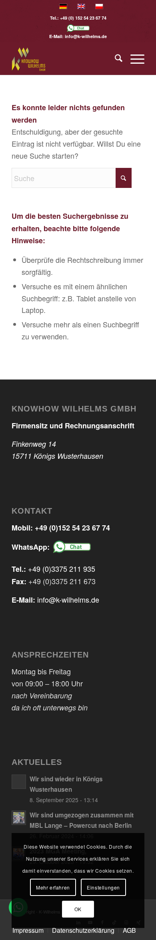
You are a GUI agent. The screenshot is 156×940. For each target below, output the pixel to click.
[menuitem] (114, 59)
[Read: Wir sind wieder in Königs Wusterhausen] (19, 782)
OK (78, 909)
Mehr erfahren (53, 887)
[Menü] (133, 59)
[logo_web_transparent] (65, 59)
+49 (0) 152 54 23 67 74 (83, 18)
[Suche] (114, 59)
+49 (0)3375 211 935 (61, 568)
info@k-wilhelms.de (86, 36)
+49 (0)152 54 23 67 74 (72, 527)
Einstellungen (103, 887)
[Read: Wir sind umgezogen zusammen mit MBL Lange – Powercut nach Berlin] (19, 818)
